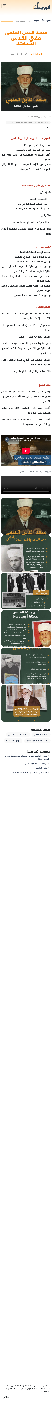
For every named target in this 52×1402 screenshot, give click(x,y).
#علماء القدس (41, 734)
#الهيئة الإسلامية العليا (37, 740)
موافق (6, 1397)
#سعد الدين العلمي (18, 734)
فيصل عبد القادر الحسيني (35, 763)
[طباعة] (12, 54)
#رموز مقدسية (13, 740)
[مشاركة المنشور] (26, 54)
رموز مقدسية (20, 21)
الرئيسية (29, 21)
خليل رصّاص (41, 768)
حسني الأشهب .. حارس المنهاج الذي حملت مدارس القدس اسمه (26, 757)
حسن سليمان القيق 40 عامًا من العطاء (30, 772)
